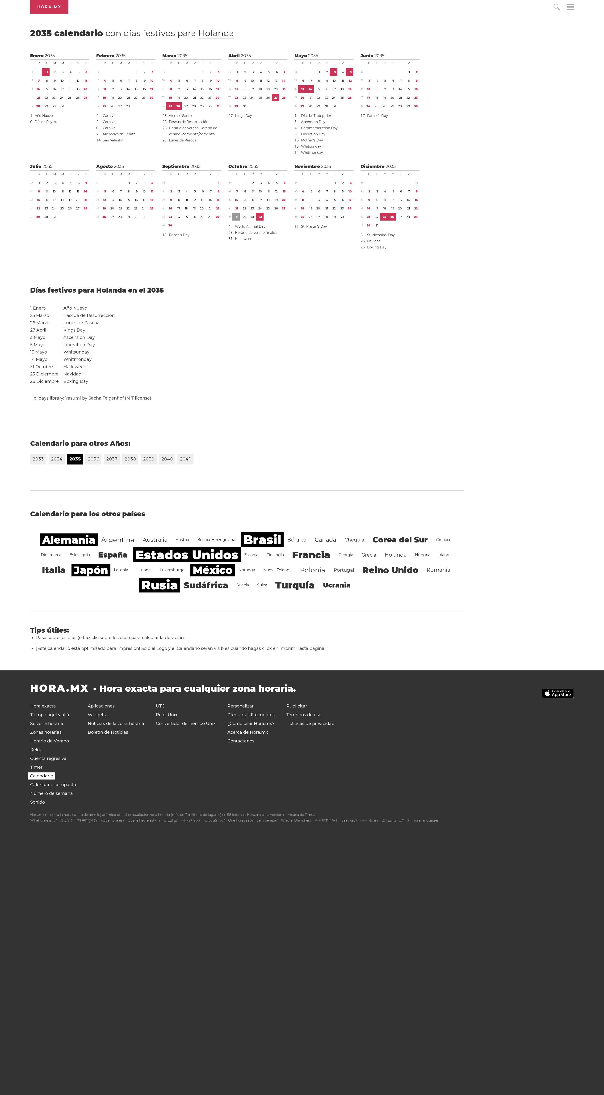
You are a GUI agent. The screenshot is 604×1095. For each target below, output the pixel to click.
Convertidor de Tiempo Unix (186, 723)
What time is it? (43, 820)
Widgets (97, 714)
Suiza (262, 585)
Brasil (262, 539)
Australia (155, 539)
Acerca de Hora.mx (247, 732)
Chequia (354, 540)
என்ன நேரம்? (369, 820)
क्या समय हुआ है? (87, 820)
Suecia (242, 585)
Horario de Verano (49, 741)
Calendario (41, 776)
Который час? (214, 820)
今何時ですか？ (326, 820)
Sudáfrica (206, 585)
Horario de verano (184, 128)
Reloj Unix (166, 714)
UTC (160, 706)
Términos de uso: (304, 714)
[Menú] (570, 8)
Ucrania (337, 585)
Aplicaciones (101, 706)
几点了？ (66, 820)
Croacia (443, 539)
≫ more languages (423, 820)
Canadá (325, 539)
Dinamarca (51, 555)
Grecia (368, 555)
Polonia (312, 570)
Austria (182, 539)
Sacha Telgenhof (106, 398)
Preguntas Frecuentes (251, 714)
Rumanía (438, 570)
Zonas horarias (46, 732)
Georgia (346, 555)
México (213, 570)
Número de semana (51, 793)
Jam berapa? (267, 820)
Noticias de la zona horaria (116, 723)
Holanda (216, 33)
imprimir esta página (302, 648)
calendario (132, 33)
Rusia (160, 585)
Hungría (422, 555)
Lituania (143, 570)
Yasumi (73, 398)
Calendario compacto (53, 784)
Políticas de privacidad (310, 723)
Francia (311, 555)
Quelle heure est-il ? (144, 820)
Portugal (344, 570)
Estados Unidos (187, 554)
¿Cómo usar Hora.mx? (250, 723)
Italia (54, 570)
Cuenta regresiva (48, 758)
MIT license (138, 398)
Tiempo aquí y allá (49, 714)
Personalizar (240, 706)
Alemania (68, 539)
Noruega (247, 570)
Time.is (310, 815)
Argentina (117, 540)
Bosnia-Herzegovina (216, 539)
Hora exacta (43, 706)
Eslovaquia (80, 555)
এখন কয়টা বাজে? (190, 820)
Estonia (251, 555)
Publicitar (296, 706)
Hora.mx (49, 7)
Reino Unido (390, 570)
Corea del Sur (400, 539)
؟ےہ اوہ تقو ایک (393, 820)
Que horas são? (240, 820)
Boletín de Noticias (108, 732)
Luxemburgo (172, 570)
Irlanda (445, 555)
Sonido (37, 802)
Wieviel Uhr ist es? (296, 820)
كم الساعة (171, 820)
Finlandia (275, 555)
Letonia (121, 570)
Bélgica (296, 540)
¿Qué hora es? (112, 820)
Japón (91, 570)
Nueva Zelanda (277, 570)
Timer (36, 767)
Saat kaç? (349, 820)
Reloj (35, 749)
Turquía (295, 585)
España (112, 554)
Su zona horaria (46, 723)
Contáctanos (240, 741)
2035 (50, 55)
